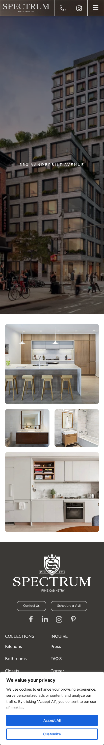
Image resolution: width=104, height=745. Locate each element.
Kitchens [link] (13, 647)
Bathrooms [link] (16, 659)
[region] (52, 708)
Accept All (52, 720)
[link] (26, 8)
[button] (96, 8)
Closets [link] (12, 671)
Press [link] (55, 647)
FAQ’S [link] (56, 659)
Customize (52, 734)
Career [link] (57, 671)
